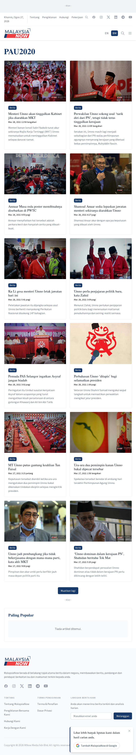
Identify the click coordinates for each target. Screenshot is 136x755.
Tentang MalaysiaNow (16, 704)
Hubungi (64, 17)
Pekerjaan (77, 17)
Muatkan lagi (68, 590)
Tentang (34, 17)
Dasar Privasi (44, 710)
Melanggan (122, 716)
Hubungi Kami (12, 721)
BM (114, 33)
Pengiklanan (49, 17)
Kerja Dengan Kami (15, 727)
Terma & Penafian (47, 704)
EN (106, 33)
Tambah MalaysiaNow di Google (99, 745)
